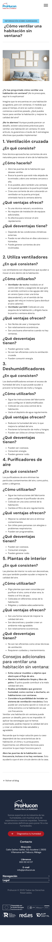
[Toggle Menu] (46, 5)
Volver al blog (12, 780)
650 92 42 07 (26, 862)
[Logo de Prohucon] (9, 6)
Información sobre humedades (21, 21)
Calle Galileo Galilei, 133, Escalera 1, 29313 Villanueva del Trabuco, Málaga (26, 851)
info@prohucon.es (26, 870)
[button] (26, 833)
